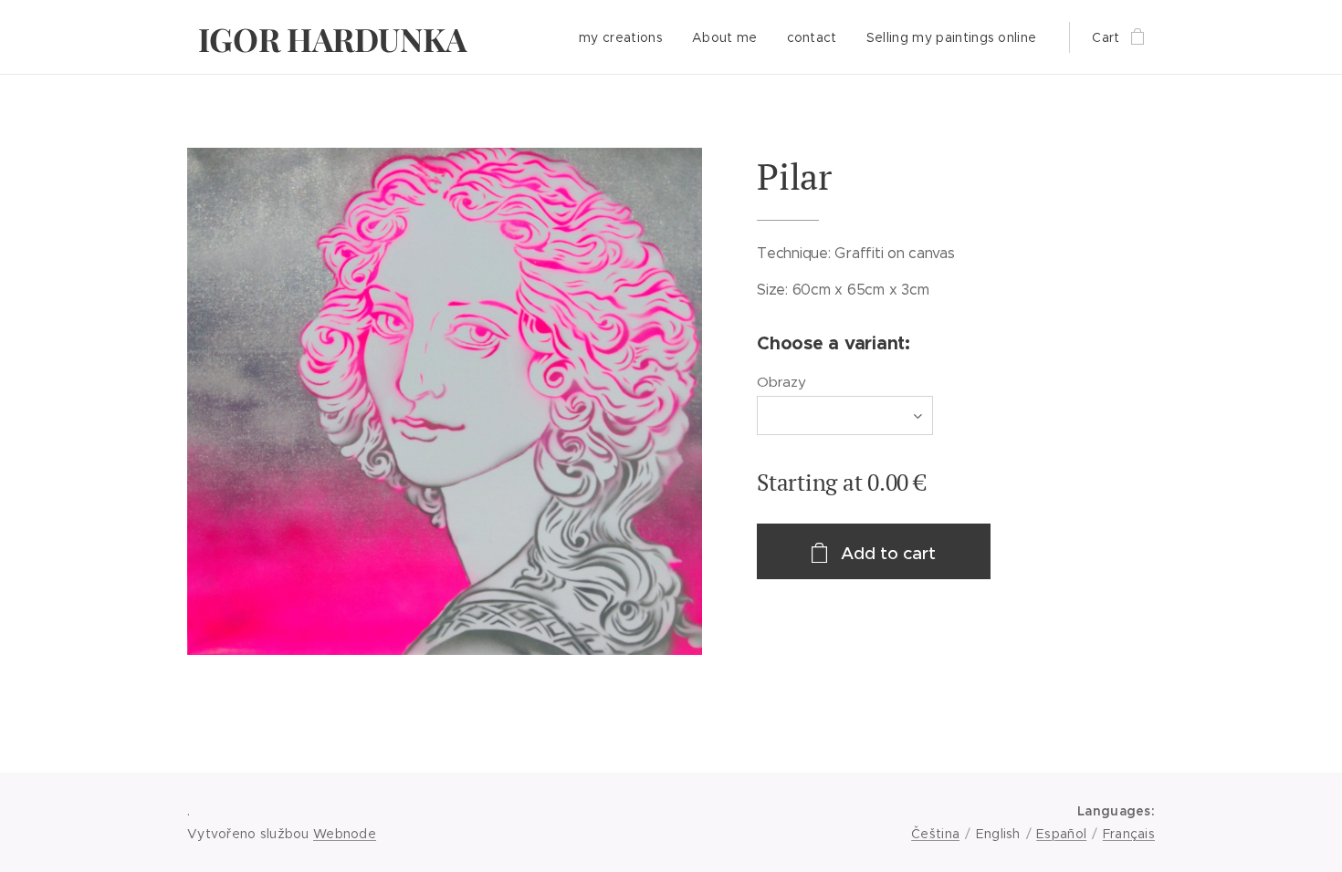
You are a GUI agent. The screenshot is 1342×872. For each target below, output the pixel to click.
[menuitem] (625, 37)
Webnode (344, 833)
